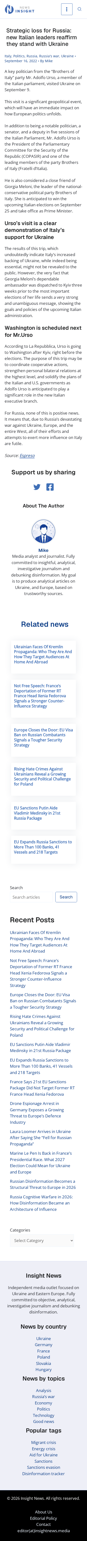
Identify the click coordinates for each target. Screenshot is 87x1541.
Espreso (27, 455)
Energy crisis (43, 1449)
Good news (43, 1421)
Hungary (44, 1369)
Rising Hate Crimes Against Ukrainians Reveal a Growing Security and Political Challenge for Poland (42, 776)
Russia (32, 56)
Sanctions (43, 1461)
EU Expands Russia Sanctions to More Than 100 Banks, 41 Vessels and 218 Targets (43, 847)
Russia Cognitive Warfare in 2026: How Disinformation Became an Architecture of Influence (41, 1203)
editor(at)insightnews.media (43, 1530)
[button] (79, 9)
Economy (43, 1403)
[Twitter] (37, 487)
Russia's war (49, 56)
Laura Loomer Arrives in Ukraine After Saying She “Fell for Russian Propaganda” (41, 1138)
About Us (43, 1512)
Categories (20, 1230)
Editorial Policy (43, 1518)
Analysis (43, 1390)
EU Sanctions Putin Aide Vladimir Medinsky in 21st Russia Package (37, 813)
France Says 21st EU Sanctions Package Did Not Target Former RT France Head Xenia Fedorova (42, 1088)
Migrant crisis (43, 1442)
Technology (43, 1415)
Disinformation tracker (43, 1473)
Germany (43, 1344)
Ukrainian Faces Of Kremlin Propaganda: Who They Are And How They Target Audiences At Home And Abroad (43, 654)
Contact (43, 1524)
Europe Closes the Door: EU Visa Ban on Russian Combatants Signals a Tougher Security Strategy (43, 737)
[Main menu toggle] (67, 9)
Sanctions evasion (43, 1467)
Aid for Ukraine (43, 1455)
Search (16, 887)
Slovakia (43, 1363)
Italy (8, 56)
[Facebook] (50, 487)
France (43, 1351)
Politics (19, 56)
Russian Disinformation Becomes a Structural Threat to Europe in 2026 (43, 1184)
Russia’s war (43, 1396)
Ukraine (67, 56)
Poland (43, 1357)
